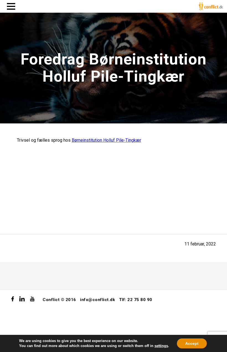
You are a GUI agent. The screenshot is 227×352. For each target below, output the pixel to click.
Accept (191, 343)
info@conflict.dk (97, 299)
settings (161, 346)
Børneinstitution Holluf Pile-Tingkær (106, 140)
